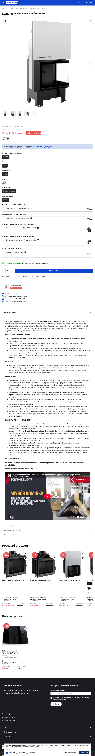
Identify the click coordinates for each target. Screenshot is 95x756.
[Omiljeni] (25, 558)
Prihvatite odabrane (70, 752)
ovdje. (65, 700)
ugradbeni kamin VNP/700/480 (37, 8)
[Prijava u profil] (82, 2)
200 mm (5, 157)
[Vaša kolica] (91, 2)
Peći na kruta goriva (21, 8)
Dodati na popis (40, 277)
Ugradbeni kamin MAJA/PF (41, 580)
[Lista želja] (87, 2)
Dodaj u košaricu (54, 271)
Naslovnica (5, 8)
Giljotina (5, 200)
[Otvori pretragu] (79, 2)
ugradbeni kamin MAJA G (69, 580)
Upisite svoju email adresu (58, 690)
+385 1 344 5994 (9, 720)
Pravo (5, 174)
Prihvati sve (84, 752)
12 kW (5, 165)
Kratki (5, 13)
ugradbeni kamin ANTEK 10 (13, 580)
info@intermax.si (9, 717)
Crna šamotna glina (9, 191)
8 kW (89, 583)
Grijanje (12, 8)
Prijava (56, 704)
